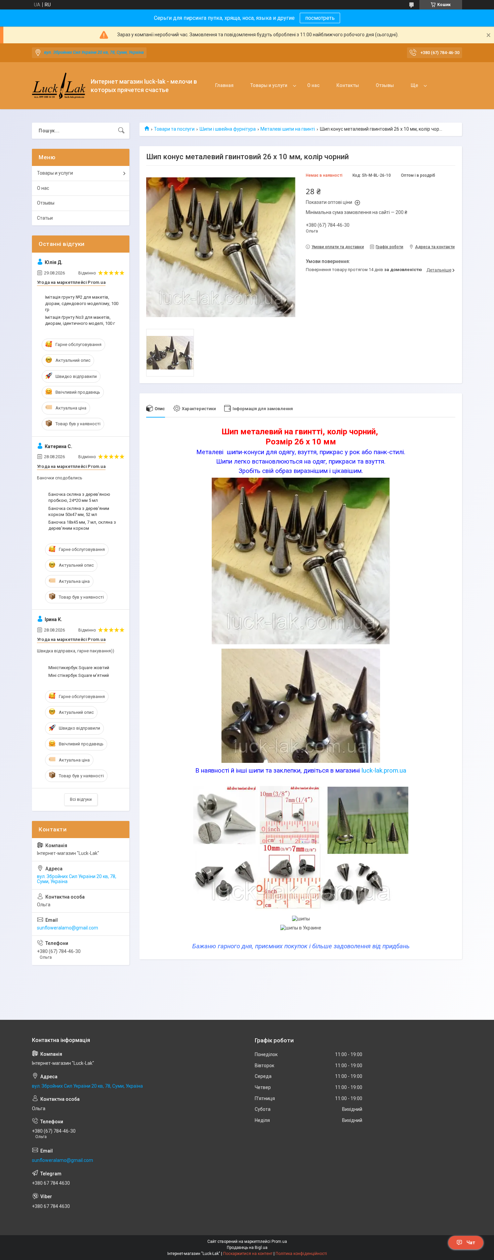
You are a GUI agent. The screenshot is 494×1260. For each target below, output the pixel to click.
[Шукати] (121, 131)
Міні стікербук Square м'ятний (78, 675)
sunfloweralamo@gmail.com (67, 927)
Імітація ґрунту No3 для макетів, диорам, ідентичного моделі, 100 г (80, 320)
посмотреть (320, 18)
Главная (224, 85)
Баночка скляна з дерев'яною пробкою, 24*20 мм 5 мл (79, 497)
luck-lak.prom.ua (384, 770)
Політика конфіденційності (301, 1253)
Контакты (347, 85)
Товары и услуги (268, 85)
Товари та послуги (174, 129)
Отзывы (385, 85)
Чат (470, 1242)
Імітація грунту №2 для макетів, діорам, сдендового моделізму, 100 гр (81, 303)
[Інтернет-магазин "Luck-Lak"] (59, 86)
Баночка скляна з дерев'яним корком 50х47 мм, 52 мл (78, 511)
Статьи (45, 218)
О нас (313, 85)
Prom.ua (279, 1241)
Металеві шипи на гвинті (287, 129)
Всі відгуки (81, 799)
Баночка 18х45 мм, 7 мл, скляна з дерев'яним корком (82, 525)
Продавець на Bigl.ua (247, 1247)
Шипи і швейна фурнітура (228, 129)
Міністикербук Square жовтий (78, 667)
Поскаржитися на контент (248, 1253)
